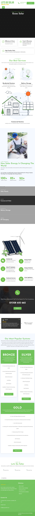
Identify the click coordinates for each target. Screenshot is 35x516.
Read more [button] (4, 327)
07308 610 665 (3, 504)
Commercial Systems (17, 121)
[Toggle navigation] (3, 7)
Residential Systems (9, 83)
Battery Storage (26, 83)
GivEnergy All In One (22, 489)
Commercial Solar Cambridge (24, 491)
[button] (21, 324)
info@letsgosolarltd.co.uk (5, 507)
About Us (20, 493)
